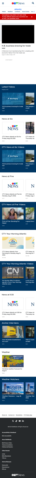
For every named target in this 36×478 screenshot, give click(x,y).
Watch (4, 11)
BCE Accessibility (6, 435)
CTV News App (28, 415)
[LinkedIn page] (23, 421)
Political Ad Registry (7, 446)
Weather (10, 11)
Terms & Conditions (7, 444)
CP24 (3, 454)
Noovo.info (5, 465)
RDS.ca (4, 469)
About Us (4, 415)
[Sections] (3, 3)
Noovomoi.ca (5, 467)
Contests (17, 11)
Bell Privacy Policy (7, 442)
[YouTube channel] (20, 421)
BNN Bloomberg (6, 456)
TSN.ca (4, 458)
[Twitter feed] (13, 421)
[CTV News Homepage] (18, 3)
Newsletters (19, 415)
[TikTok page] (16, 421)
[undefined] (13, 102)
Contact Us (11, 415)
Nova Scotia (25, 11)
